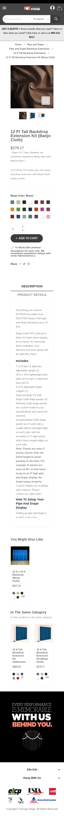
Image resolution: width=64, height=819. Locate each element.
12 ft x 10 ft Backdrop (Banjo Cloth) (18, 576)
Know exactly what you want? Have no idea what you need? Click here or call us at (32, 32)
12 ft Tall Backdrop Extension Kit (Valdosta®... (19, 655)
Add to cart (28, 238)
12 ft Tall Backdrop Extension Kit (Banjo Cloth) (42, 655)
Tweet (24, 263)
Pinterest (28, 263)
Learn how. (31, 517)
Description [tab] (32, 286)
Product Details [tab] (32, 294)
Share (20, 263)
